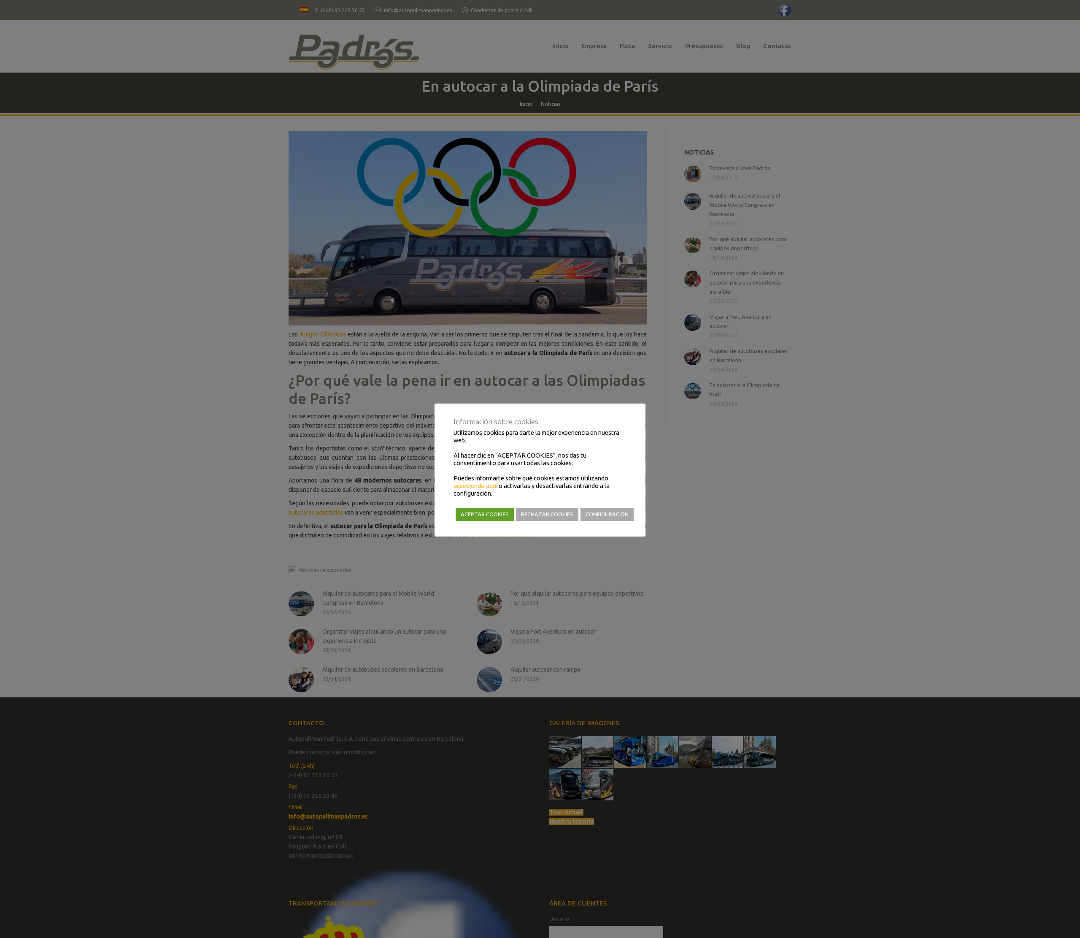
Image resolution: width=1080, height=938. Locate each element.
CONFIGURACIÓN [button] (607, 514)
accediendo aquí (475, 485)
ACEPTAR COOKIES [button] (485, 514)
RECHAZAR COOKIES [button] (547, 514)
